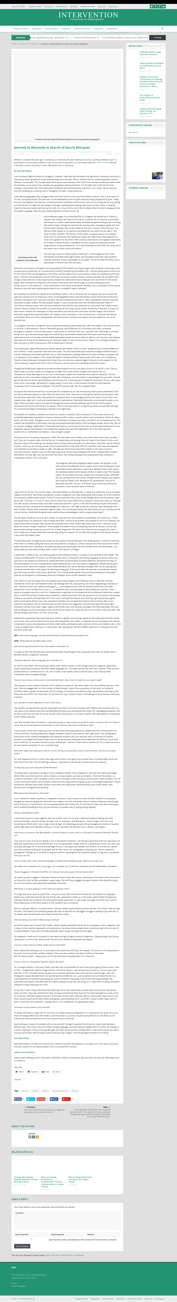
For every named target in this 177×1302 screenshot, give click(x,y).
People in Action (35, 6)
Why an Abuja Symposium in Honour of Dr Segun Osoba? (80, 1179)
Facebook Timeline (138, 188)
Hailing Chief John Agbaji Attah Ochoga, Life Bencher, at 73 (150, 111)
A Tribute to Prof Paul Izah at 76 (57, 38)
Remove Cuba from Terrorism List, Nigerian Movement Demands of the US (44, 1110)
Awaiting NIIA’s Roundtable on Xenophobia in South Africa (152, 65)
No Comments (19, 154)
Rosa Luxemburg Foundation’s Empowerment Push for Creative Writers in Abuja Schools (52, 1182)
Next (105, 1107)
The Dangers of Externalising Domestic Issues (150, 97)
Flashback (74, 6)
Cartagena (73, 152)
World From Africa (88, 6)
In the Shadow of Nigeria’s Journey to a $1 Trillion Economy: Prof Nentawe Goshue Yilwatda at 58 (113, 38)
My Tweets (133, 132)
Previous (31, 1107)
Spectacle (102, 6)
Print (110, 154)
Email (119, 154)
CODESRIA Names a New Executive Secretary (150, 53)
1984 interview (102, 162)
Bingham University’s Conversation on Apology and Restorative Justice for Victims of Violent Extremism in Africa (151, 82)
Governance (113, 6)
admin (24, 152)
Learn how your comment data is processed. (65, 1255)
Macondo (107, 152)
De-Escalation (61, 6)
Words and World (50, 152)
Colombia (81, 152)
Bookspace (48, 6)
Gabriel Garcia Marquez (94, 152)
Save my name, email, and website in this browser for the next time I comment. (83, 1240)
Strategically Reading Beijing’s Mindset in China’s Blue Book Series (26, 1179)
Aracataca (65, 152)
